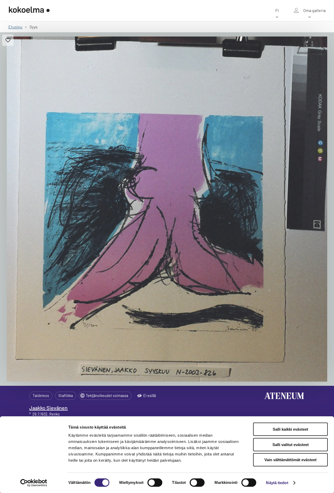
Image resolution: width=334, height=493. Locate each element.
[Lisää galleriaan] (8, 40)
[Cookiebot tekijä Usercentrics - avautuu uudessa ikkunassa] (34, 483)
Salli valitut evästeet (290, 444)
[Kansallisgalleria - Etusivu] (29, 10)
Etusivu (15, 26)
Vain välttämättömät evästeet (290, 460)
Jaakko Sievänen (48, 408)
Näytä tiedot (277, 482)
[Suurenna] (167, 209)
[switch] (154, 482)
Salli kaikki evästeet (290, 429)
